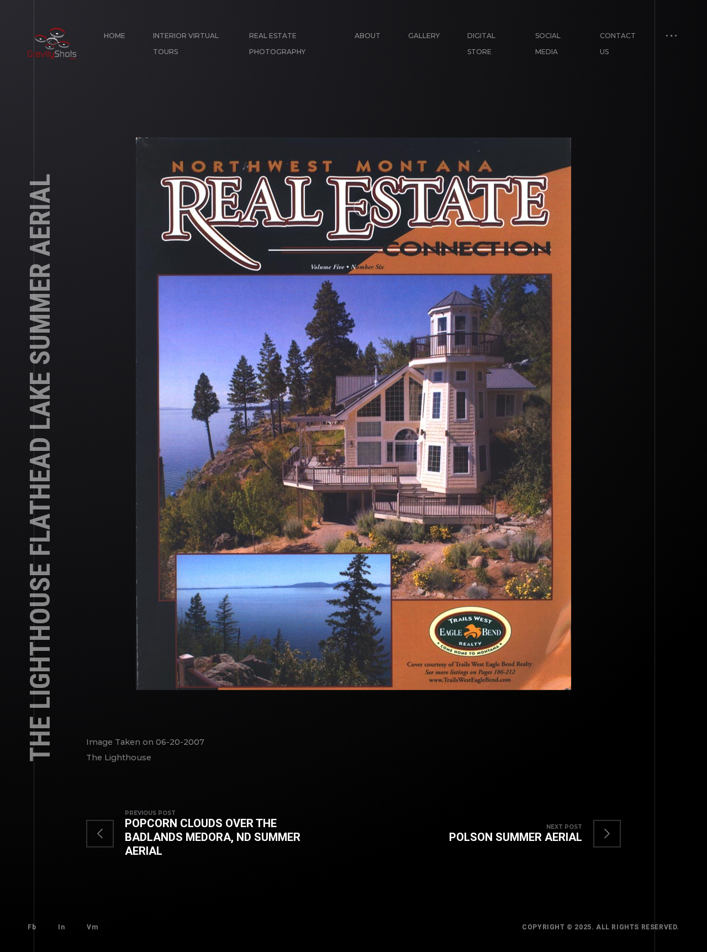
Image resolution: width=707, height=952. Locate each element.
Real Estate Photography (277, 43)
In (61, 927)
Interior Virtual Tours (186, 43)
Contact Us (618, 43)
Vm (92, 927)
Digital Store (481, 43)
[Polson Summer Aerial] (524, 833)
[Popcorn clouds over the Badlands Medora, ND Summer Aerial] (220, 833)
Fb (32, 927)
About (368, 35)
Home (114, 35)
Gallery (424, 35)
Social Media (548, 43)
